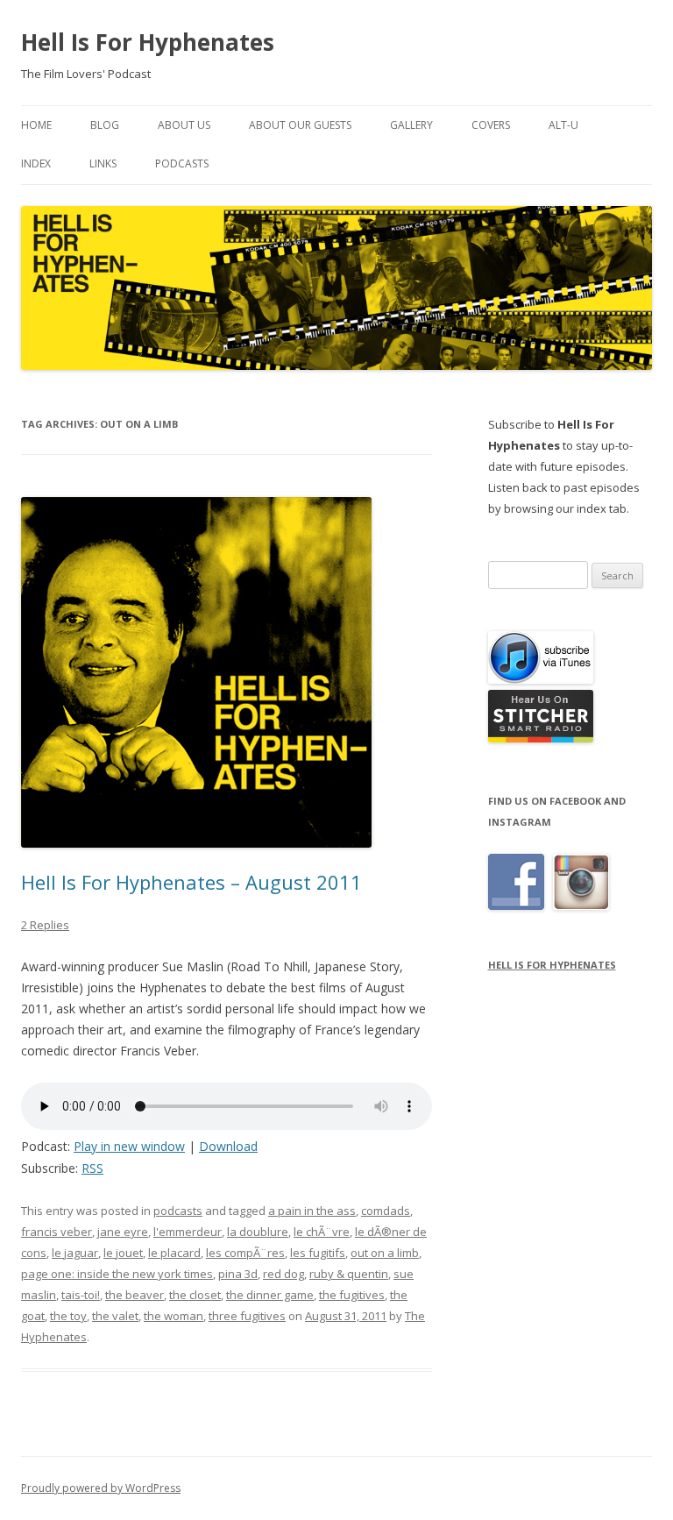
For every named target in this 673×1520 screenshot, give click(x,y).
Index (36, 163)
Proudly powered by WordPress (101, 1488)
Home (36, 124)
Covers (490, 124)
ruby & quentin (348, 1274)
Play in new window (129, 1146)
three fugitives (247, 1316)
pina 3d (238, 1274)
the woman (173, 1316)
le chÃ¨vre (322, 1231)
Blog (104, 124)
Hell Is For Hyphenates (147, 42)
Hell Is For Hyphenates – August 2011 (191, 882)
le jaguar (75, 1253)
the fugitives (352, 1295)
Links (103, 163)
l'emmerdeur (187, 1231)
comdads (385, 1210)
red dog (283, 1274)
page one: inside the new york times (117, 1274)
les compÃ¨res (245, 1253)
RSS (92, 1168)
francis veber (56, 1231)
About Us (184, 124)
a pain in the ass (312, 1210)
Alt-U (563, 124)
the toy (68, 1316)
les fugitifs (317, 1253)
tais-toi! (80, 1295)
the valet (115, 1316)
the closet (195, 1295)
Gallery (411, 124)
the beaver (134, 1295)
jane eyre (122, 1231)
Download (228, 1146)
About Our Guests (300, 124)
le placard (174, 1253)
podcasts (177, 1210)
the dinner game (270, 1295)
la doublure (257, 1231)
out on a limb (385, 1253)
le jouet (123, 1253)
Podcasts (182, 163)
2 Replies (45, 925)
